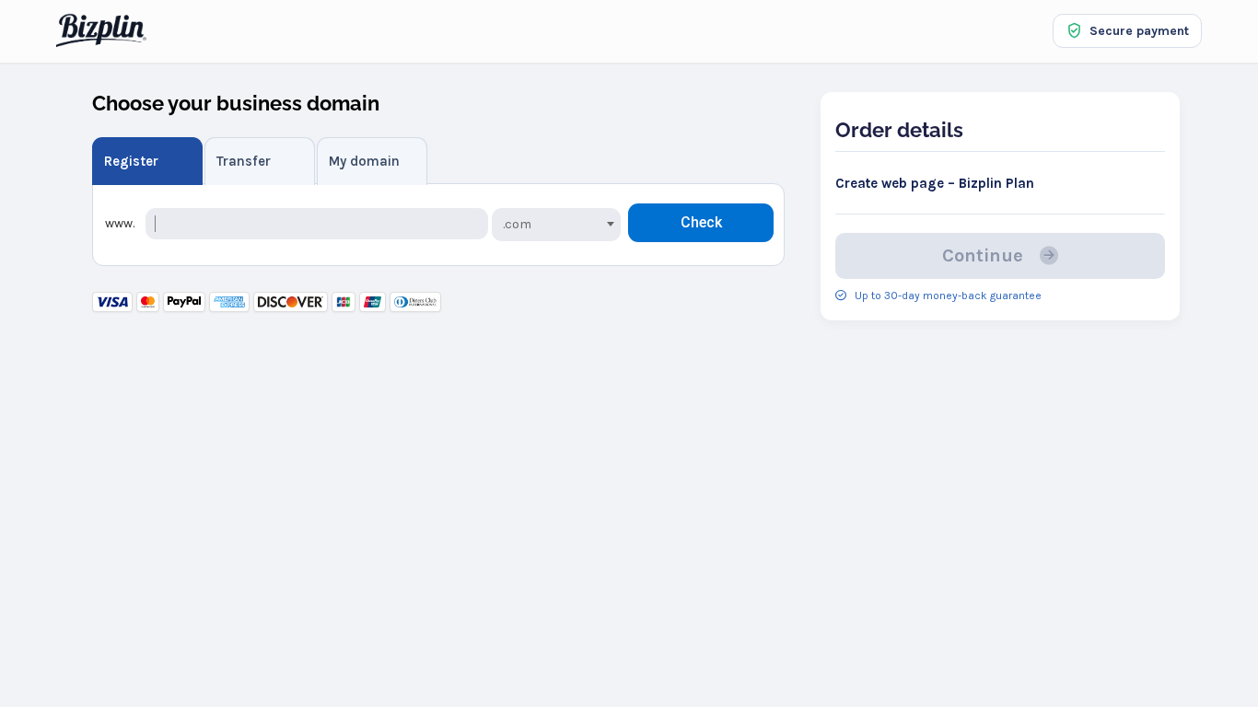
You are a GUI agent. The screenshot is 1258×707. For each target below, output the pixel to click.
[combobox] (556, 224)
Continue (987, 255)
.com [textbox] (517, 224)
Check (701, 222)
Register (131, 161)
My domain (364, 161)
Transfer (243, 161)
